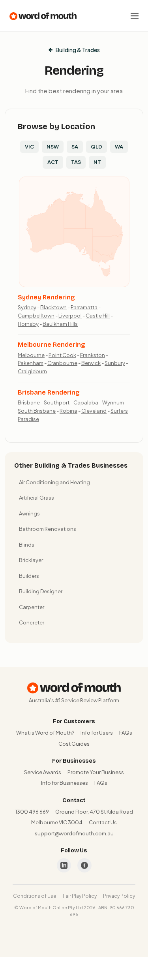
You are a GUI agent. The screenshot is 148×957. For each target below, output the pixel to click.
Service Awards (42, 772)
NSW (53, 146)
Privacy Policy (119, 896)
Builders (29, 576)
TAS (76, 162)
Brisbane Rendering (49, 392)
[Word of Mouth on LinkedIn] (64, 865)
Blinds (26, 544)
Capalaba (85, 402)
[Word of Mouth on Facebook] (84, 865)
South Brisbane (37, 411)
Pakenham (30, 363)
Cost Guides (74, 744)
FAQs (125, 733)
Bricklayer (31, 560)
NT (97, 162)
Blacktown (53, 307)
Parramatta (84, 307)
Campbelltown (36, 315)
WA (119, 146)
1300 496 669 (32, 811)
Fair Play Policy (80, 896)
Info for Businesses (64, 783)
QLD (96, 146)
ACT (52, 162)
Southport (56, 402)
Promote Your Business (95, 772)
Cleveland (94, 411)
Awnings (29, 513)
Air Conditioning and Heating (54, 482)
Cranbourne (62, 363)
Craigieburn (32, 371)
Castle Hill (98, 315)
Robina (68, 411)
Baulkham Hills (60, 324)
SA (74, 146)
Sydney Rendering (46, 297)
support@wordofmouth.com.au (74, 833)
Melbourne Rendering (51, 344)
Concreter (31, 622)
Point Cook (62, 355)
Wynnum (113, 402)
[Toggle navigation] (135, 16)
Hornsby (28, 324)
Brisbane (29, 402)
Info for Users (97, 733)
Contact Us (103, 822)
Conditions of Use (34, 896)
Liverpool (70, 315)
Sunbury (115, 363)
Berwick (91, 363)
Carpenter (31, 607)
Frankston (92, 355)
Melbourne (31, 355)
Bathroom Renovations (47, 529)
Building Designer (40, 591)
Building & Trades (78, 49)
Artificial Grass (36, 497)
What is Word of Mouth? (45, 733)
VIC (29, 146)
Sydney (27, 307)
